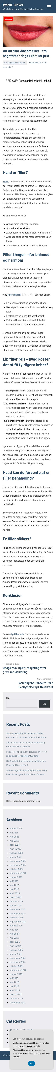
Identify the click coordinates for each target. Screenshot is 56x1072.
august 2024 (16, 925)
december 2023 (18, 957)
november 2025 (18, 864)
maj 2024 (14, 937)
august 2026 (16, 828)
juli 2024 (14, 929)
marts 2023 (15, 994)
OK (31, 1063)
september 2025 (18, 873)
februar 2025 (16, 901)
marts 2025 (15, 897)
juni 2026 (14, 836)
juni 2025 (14, 885)
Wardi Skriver (13, 5)
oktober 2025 (16, 869)
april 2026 (15, 844)
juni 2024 (14, 933)
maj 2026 (14, 840)
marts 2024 (15, 945)
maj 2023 (14, 986)
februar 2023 (16, 998)
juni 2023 (14, 982)
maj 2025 (14, 889)
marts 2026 (15, 848)
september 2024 (18, 921)
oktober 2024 (16, 917)
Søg (8, 697)
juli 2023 (14, 978)
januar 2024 (16, 953)
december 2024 (18, 909)
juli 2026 (14, 832)
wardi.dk (7, 67)
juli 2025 (14, 881)
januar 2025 (16, 905)
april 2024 (15, 941)
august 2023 (16, 974)
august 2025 (16, 877)
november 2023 (18, 962)
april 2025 (15, 893)
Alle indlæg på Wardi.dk (14, 62)
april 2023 (15, 990)
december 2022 (18, 1002)
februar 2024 (16, 949)
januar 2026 (16, 856)
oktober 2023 (16, 966)
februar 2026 (16, 852)
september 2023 (18, 970)
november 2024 (18, 913)
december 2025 (18, 860)
